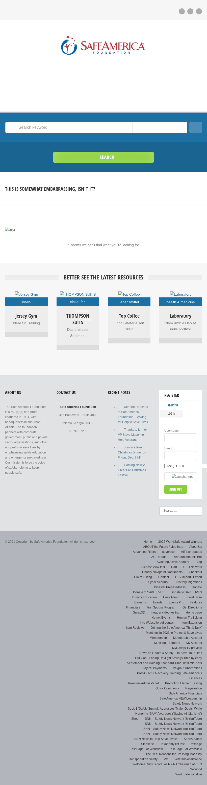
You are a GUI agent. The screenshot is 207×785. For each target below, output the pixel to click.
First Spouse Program (161, 607)
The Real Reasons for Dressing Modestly (174, 754)
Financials (133, 607)
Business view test (152, 567)
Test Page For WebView (146, 749)
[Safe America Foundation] (103, 46)
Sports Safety (193, 739)
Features (196, 602)
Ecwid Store (194, 597)
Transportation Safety (143, 759)
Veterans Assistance (188, 759)
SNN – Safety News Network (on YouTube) (172, 729)
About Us (195, 547)
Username (171, 430)
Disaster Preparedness (170, 587)
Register (173, 405)
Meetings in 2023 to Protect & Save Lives (174, 633)
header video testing (165, 612)
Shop (135, 719)
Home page (194, 612)
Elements (140, 602)
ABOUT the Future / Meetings (163, 547)
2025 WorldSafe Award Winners (180, 541)
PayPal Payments (154, 668)
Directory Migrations (188, 582)
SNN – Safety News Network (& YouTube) (173, 719)
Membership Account (187, 638)
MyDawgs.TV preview (187, 648)
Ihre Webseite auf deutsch (157, 622)
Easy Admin (171, 597)
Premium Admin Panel (143, 683)
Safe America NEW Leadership (181, 698)
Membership (158, 638)
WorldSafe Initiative (188, 774)
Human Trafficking (189, 617)
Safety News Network (187, 703)
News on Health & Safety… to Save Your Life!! (170, 653)
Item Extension (192, 622)
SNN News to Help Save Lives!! (155, 739)
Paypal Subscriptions (187, 668)
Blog (199, 562)
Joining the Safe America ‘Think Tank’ (176, 627)
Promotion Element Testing (183, 683)
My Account (194, 643)
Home (148, 541)
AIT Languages (191, 552)
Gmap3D (139, 612)
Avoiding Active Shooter (173, 562)
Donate (197, 587)
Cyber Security (158, 582)
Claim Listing (143, 577)
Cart (174, 567)
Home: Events (161, 617)
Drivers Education (144, 597)
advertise (168, 552)
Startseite (147, 744)
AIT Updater (159, 557)
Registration (193, 688)
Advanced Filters (144, 552)
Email (168, 448)
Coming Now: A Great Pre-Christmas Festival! (132, 470)
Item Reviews (135, 627)
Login (171, 413)
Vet (166, 759)
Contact (163, 577)
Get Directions (192, 607)
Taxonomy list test (172, 744)
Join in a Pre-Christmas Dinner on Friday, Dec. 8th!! (132, 452)
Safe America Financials (185, 693)
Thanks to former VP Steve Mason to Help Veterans (132, 435)
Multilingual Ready (167, 643)
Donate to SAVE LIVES (148, 592)
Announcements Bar (188, 557)
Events (157, 602)
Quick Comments (167, 688)
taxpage (196, 744)
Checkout (195, 572)
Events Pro (176, 602)
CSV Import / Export (188, 577)
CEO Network (192, 567)
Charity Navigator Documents (162, 572)
